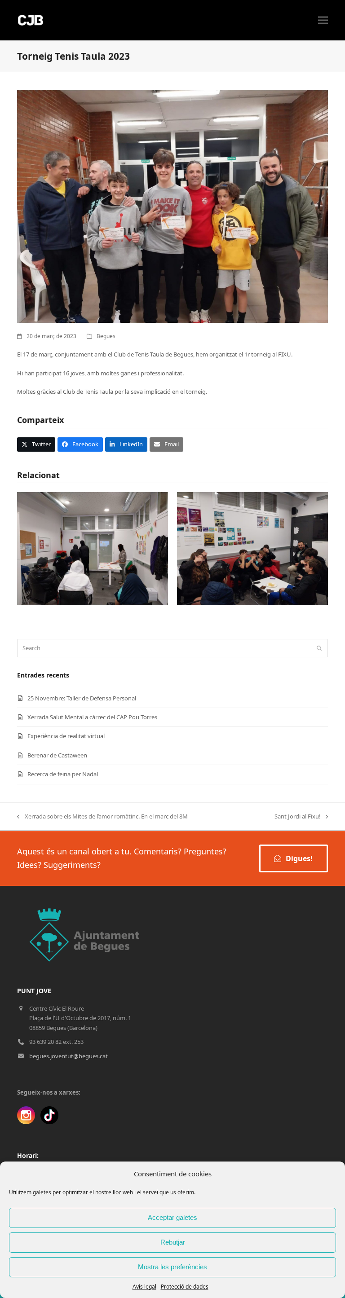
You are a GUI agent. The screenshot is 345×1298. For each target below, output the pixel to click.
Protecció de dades (184, 1286)
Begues (106, 336)
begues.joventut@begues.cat (68, 1056)
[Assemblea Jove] (92, 548)
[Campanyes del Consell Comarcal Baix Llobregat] (252, 548)
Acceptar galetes (172, 1217)
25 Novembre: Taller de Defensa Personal (81, 698)
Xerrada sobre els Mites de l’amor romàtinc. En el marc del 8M (102, 816)
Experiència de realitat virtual (66, 736)
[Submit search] (319, 648)
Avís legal (144, 1286)
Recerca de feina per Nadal (62, 774)
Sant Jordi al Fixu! (297, 816)
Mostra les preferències (172, 1267)
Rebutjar (172, 1242)
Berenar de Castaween (57, 755)
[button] (323, 20)
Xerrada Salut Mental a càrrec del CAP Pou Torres (92, 717)
